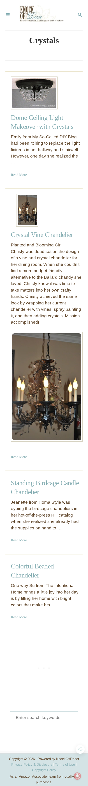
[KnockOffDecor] (43, 15)
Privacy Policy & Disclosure (31, 764)
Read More (19, 175)
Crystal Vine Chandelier (42, 234)
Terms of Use (65, 764)
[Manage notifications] (77, 776)
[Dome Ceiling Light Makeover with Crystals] (27, 93)
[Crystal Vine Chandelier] (27, 210)
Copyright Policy (44, 770)
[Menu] (7, 15)
